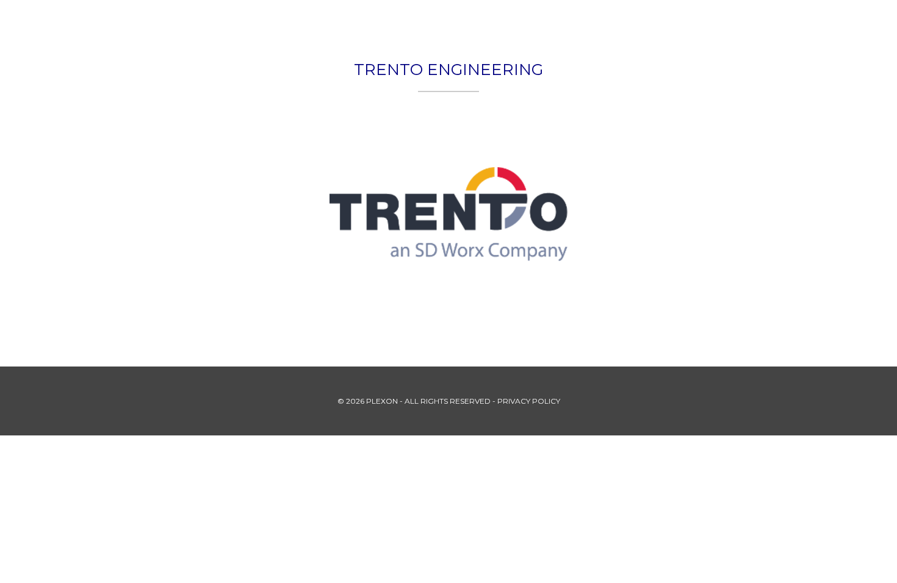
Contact (775, 21)
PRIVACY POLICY (528, 401)
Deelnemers (702, 21)
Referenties (620, 21)
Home (498, 21)
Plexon (550, 21)
